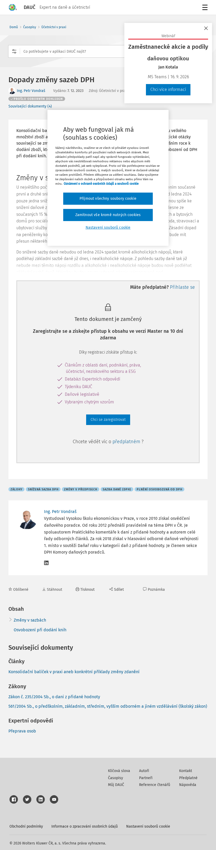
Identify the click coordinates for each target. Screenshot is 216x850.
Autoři (144, 771)
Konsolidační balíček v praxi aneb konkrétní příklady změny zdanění (74, 671)
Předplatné (188, 778)
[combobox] (108, 51)
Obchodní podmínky (26, 826)
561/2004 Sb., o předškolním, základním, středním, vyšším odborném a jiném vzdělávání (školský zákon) (107, 706)
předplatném (126, 441)
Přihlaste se (182, 287)
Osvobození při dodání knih (40, 629)
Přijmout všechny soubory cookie (108, 198)
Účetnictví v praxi (53, 27)
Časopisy (29, 27)
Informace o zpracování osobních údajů (84, 826)
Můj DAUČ (116, 785)
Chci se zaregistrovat (108, 419)
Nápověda (187, 785)
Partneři (146, 778)
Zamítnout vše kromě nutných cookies (108, 215)
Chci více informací (168, 89)
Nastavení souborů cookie (148, 826)
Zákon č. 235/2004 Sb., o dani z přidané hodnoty (54, 696)
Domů (13, 27)
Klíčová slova (119, 771)
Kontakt (185, 771)
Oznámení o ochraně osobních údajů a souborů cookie (101, 183)
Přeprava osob (22, 731)
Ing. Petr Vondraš (31, 91)
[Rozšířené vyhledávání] (14, 51)
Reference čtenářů (154, 785)
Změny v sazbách (30, 620)
